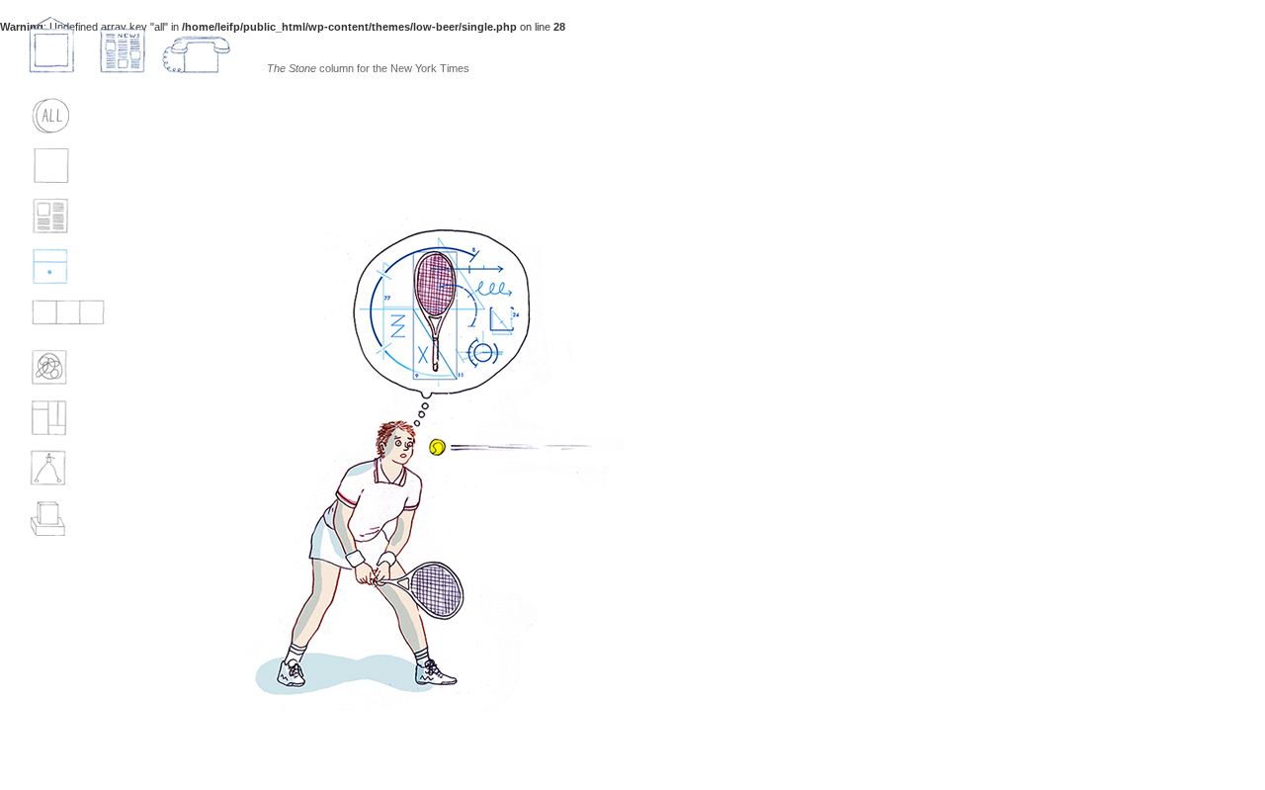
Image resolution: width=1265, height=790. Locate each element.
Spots (57, 267)
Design (60, 418)
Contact (196, 45)
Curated (66, 166)
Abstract (69, 368)
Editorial (69, 216)
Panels (61, 317)
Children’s (72, 469)
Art (49, 519)
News (122, 45)
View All (64, 116)
